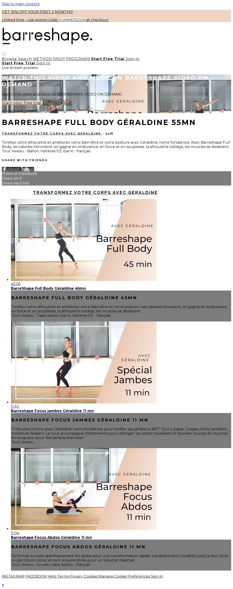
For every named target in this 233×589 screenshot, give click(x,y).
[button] (4, 54)
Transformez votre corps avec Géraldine (52, 133)
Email (29, 169)
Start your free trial (22, 103)
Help (52, 576)
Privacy (77, 576)
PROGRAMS (78, 59)
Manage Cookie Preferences (125, 576)
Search (25, 59)
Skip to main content (21, 4)
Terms (63, 576)
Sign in (132, 59)
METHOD (42, 59)
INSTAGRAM (13, 576)
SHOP (59, 59)
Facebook (11, 169)
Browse (10, 59)
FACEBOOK (36, 576)
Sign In (43, 63)
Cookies (91, 576)
